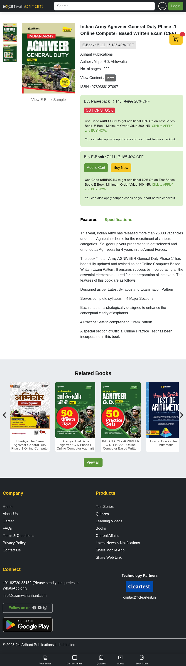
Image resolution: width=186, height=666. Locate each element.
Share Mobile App (110, 550)
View (110, 78)
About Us (10, 514)
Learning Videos (109, 521)
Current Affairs (107, 536)
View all (93, 462)
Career (8, 521)
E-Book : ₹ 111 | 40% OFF (108, 45)
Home (7, 507)
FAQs (7, 528)
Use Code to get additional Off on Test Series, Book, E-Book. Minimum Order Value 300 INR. (130, 125)
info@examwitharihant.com (24, 595)
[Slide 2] (10, 53)
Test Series (105, 507)
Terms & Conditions (18, 536)
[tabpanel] (131, 285)
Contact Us (12, 550)
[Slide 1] (10, 32)
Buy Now (121, 168)
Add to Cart (96, 168)
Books (101, 528)
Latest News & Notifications (118, 543)
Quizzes (102, 514)
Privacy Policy (14, 543)
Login (175, 6)
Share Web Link (109, 557)
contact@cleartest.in (139, 597)
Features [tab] (88, 219)
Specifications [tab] (118, 219)
